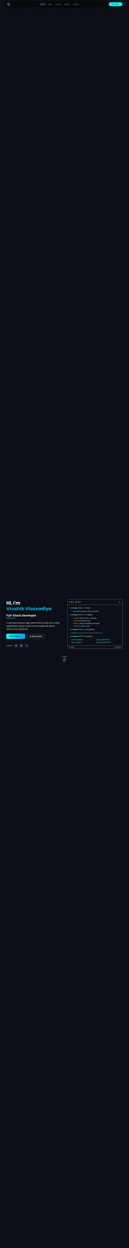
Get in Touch (37, 636)
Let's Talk (114, 4)
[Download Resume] (119, 602)
